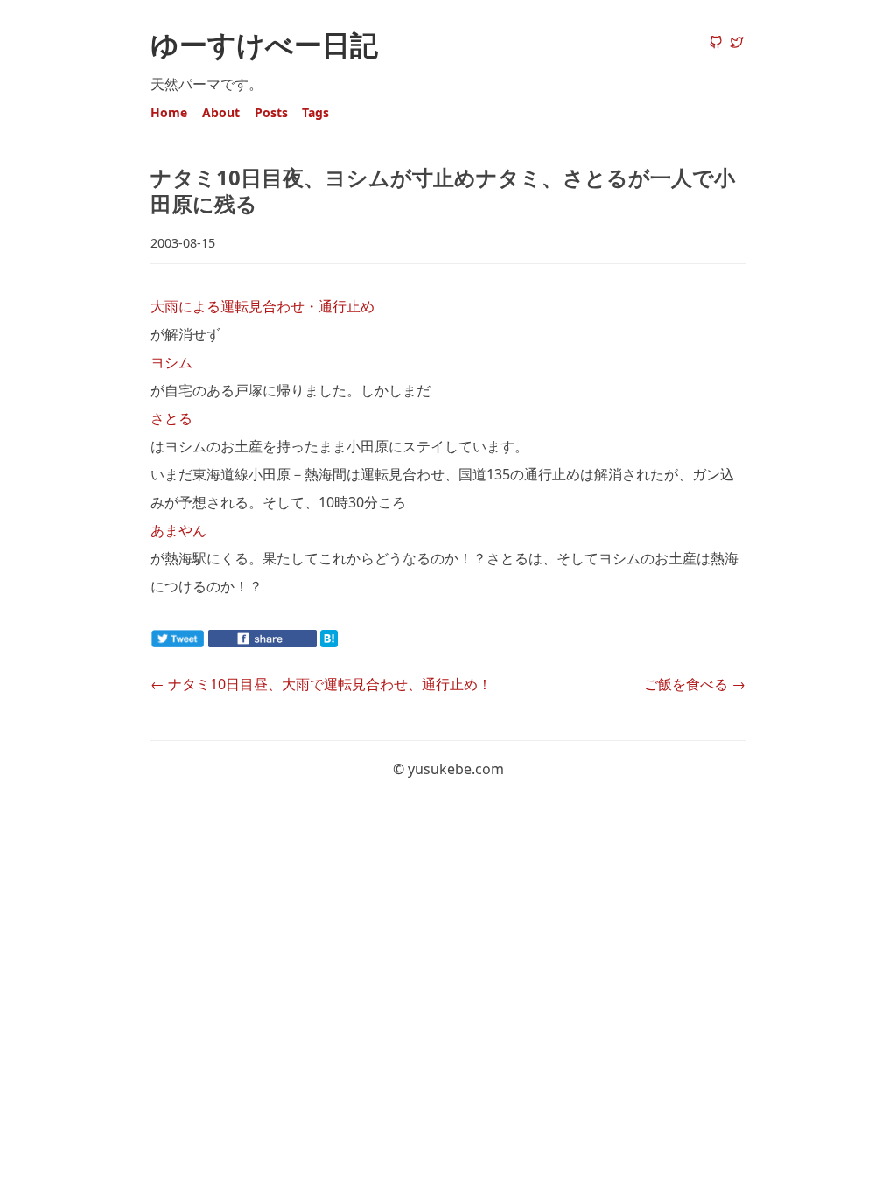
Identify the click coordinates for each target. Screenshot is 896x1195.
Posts (271, 112)
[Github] (715, 43)
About (221, 112)
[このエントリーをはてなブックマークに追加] (357, 642)
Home (168, 112)
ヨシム (171, 362)
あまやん (178, 530)
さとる (171, 418)
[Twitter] (737, 43)
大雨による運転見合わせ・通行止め (262, 306)
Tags (315, 112)
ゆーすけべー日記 (264, 44)
